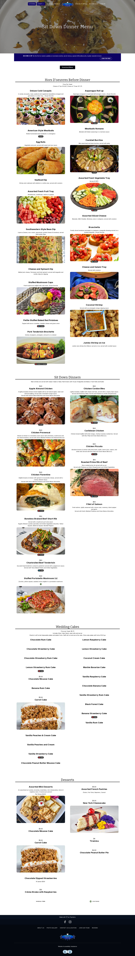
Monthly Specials (53, 4)
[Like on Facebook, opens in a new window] (65, 922)
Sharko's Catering (67, 937)
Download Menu (67, 67)
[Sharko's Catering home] (67, 4)
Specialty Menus (81, 4)
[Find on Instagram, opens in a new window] (70, 922)
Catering (32, 4)
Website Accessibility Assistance (67, 946)
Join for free (106, 58)
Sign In (102, 4)
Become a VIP (93, 4)
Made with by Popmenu (38, 917)
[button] (41, 3)
